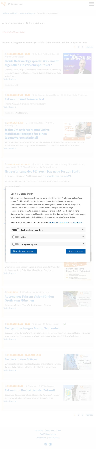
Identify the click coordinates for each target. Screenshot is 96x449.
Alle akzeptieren (76, 251)
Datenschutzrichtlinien (59, 222)
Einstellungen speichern (23, 251)
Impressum (77, 222)
